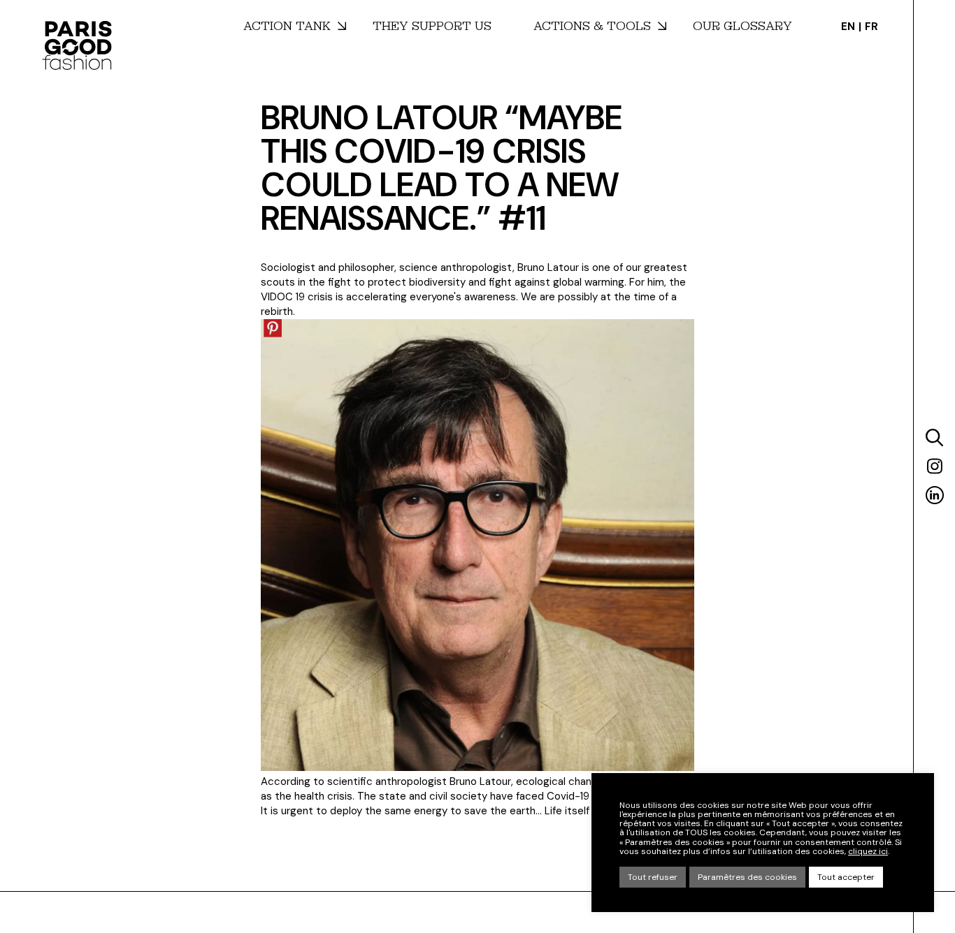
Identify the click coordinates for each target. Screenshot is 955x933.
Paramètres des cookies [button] (747, 877)
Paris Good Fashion (77, 45)
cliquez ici (868, 851)
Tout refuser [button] (652, 877)
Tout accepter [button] (846, 877)
